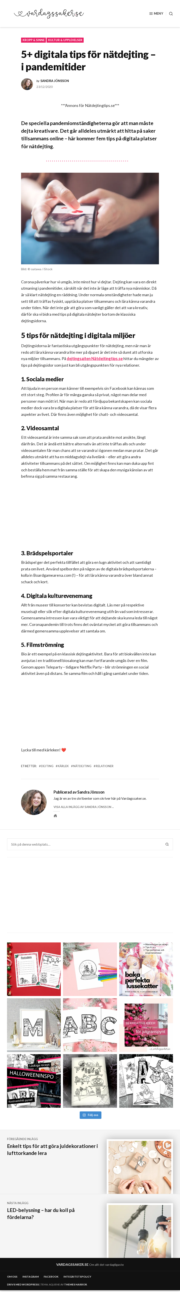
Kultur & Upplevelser (65, 40)
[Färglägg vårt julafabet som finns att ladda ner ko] (90, 1025)
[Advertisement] (91, 518)
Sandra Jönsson (54, 81)
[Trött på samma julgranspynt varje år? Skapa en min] (146, 1025)
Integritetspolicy (77, 1276)
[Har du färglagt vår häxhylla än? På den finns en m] (90, 1081)
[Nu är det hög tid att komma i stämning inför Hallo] (34, 1081)
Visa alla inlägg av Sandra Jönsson (82, 807)
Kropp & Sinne (34, 40)
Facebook (51, 1276)
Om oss (12, 1276)
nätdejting (82, 766)
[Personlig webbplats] (55, 815)
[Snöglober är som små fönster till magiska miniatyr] (90, 969)
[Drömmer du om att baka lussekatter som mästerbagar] (146, 969)
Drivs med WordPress (23, 1284)
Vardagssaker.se (72, 1264)
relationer (104, 766)
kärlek (63, 766)
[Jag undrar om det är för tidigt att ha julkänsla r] (34, 1025)
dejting (47, 766)
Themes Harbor (75, 1284)
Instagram (30, 1276)
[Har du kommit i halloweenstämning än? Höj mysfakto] (146, 1081)
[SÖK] (169, 14)
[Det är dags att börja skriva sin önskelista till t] (34, 969)
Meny (158, 13)
